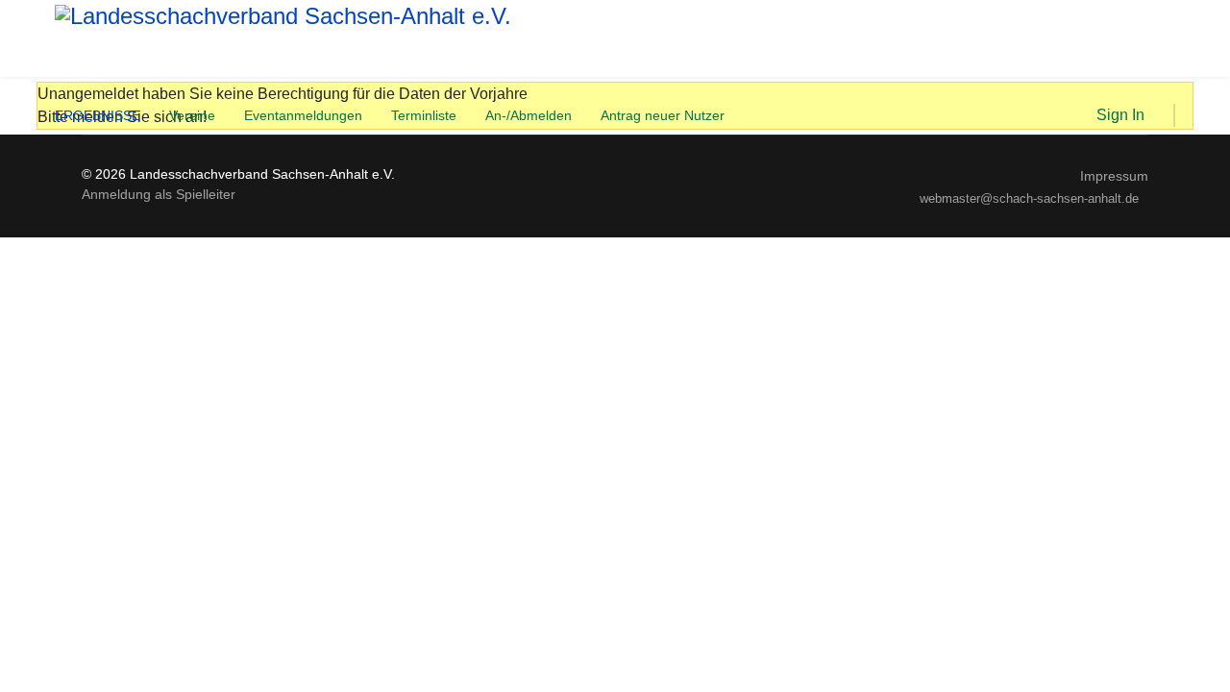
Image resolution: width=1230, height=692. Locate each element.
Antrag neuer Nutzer (663, 115)
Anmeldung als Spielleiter (158, 194)
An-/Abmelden (528, 115)
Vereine (192, 115)
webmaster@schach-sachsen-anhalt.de (1029, 199)
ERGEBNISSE (97, 115)
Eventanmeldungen (303, 115)
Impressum (1114, 176)
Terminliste (423, 115)
